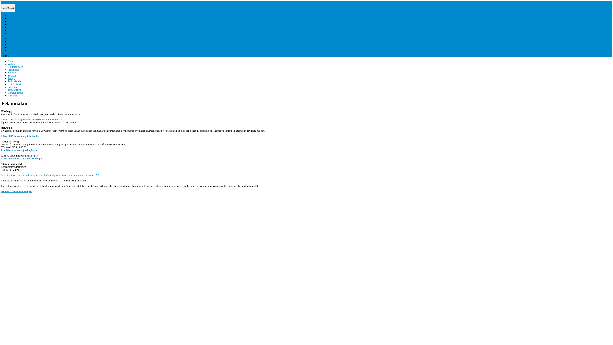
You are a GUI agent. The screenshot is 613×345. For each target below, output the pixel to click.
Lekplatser (13, 41)
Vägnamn (13, 50)
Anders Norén (17, 55)
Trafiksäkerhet (15, 35)
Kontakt (12, 27)
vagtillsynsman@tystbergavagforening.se (40, 119)
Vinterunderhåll (15, 47)
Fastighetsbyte (15, 38)
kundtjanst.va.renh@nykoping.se (19, 150)
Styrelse (12, 30)
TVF (3, 2)
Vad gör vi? (13, 18)
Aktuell (11, 15)
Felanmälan (13, 24)
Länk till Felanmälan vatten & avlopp (21, 158)
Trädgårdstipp (15, 44)
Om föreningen (15, 21)
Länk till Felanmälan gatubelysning (20, 136)
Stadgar (11, 33)
